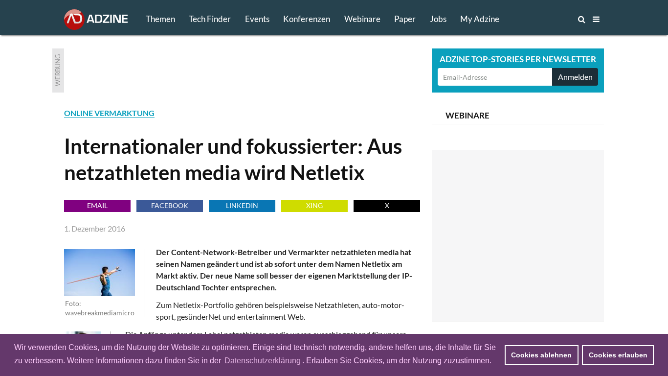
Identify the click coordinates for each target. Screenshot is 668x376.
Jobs (438, 19)
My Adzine (479, 19)
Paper (405, 19)
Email (97, 205)
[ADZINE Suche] (549, 19)
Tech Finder (210, 19)
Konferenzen (306, 19)
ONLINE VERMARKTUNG (109, 113)
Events (257, 19)
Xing (314, 205)
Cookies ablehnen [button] (541, 355)
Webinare (362, 19)
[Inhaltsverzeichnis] (596, 19)
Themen (160, 19)
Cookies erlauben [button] (618, 355)
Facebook (169, 205)
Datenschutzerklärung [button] (262, 360)
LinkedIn (242, 205)
